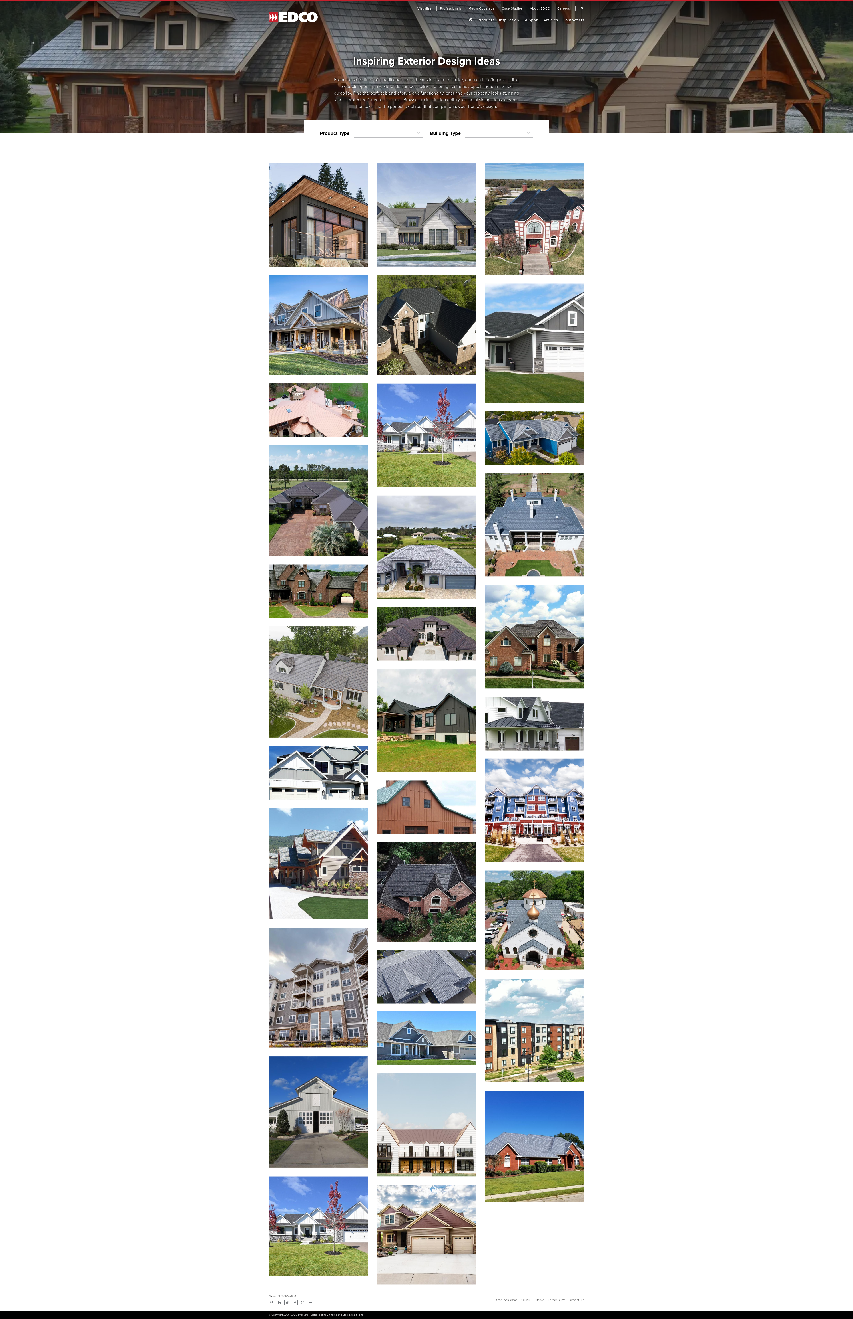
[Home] (470, 20)
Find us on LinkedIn (279, 1302)
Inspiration (509, 20)
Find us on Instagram (302, 1302)
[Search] (581, 8)
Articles (550, 20)
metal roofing (485, 79)
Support (531, 20)
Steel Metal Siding (353, 1315)
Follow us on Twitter (287, 1302)
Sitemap (539, 1300)
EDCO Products (299, 1315)
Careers (526, 1300)
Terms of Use (576, 1300)
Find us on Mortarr (310, 1302)
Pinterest (271, 1302)
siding (513, 79)
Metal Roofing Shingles (324, 1315)
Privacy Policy (556, 1300)
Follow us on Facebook (295, 1302)
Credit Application (506, 1300)
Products (485, 20)
